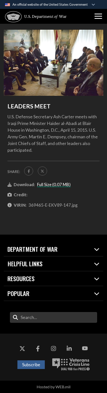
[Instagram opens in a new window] (53, 348)
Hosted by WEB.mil (53, 386)
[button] (98, 16)
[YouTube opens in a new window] (85, 348)
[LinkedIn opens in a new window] (69, 348)
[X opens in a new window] (22, 348)
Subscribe (31, 364)
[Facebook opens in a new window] (38, 348)
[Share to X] (42, 171)
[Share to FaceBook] (28, 171)
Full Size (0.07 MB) (54, 184)
